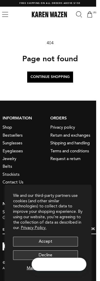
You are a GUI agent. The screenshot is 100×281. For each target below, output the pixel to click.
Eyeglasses (13, 151)
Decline (45, 255)
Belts (7, 166)
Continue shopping (48, 77)
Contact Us (13, 182)
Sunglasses (12, 143)
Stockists (11, 174)
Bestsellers (13, 135)
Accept (45, 241)
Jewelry (9, 159)
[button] (75, 14)
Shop (7, 127)
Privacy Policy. (33, 228)
